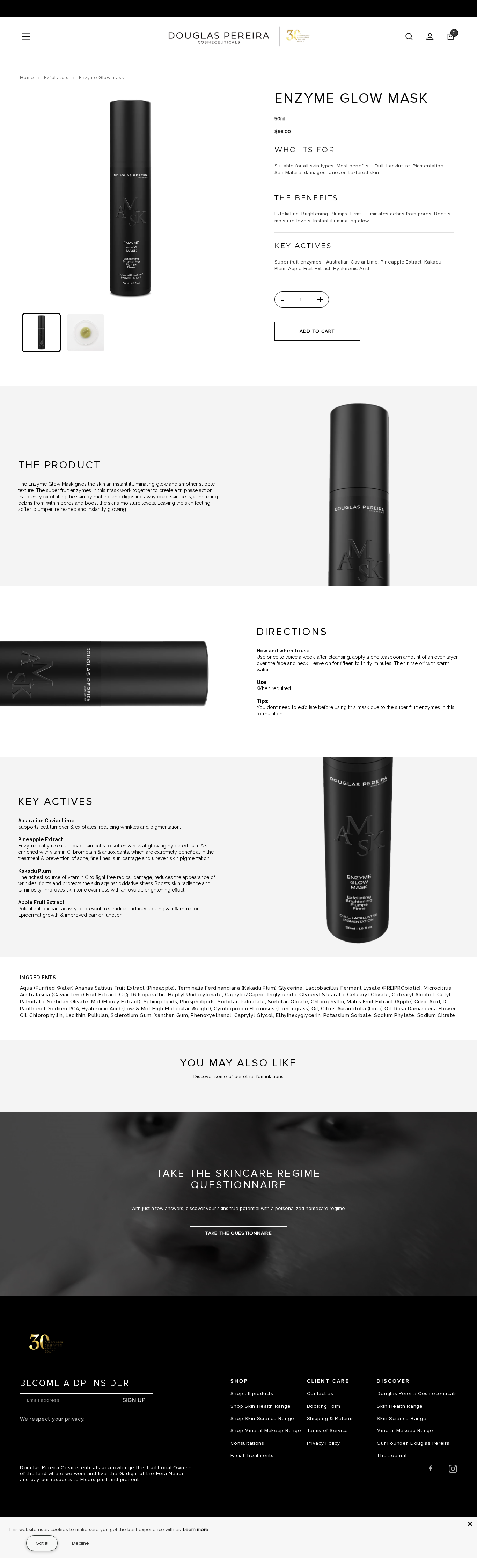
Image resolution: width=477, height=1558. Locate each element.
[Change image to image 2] (85, 332)
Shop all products (251, 1394)
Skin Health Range (400, 1406)
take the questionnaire (238, 1233)
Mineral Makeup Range (405, 1431)
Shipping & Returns (330, 1418)
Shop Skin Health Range (260, 1406)
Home (27, 77)
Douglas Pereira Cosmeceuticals (417, 1394)
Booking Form (324, 1406)
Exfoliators (56, 77)
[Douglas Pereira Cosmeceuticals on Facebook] (430, 1470)
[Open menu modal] (26, 36)
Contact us (320, 1394)
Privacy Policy (323, 1443)
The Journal (391, 1455)
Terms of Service (327, 1431)
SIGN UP (134, 1400)
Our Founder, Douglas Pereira (413, 1443)
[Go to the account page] (430, 36)
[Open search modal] (409, 36)
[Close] (470, 1523)
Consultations (247, 1443)
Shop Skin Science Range (262, 1418)
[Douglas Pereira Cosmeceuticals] (238, 36)
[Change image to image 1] (41, 332)
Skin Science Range (401, 1418)
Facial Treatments (252, 1455)
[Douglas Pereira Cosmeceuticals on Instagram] (453, 1470)
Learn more (195, 1529)
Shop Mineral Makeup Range (265, 1431)
